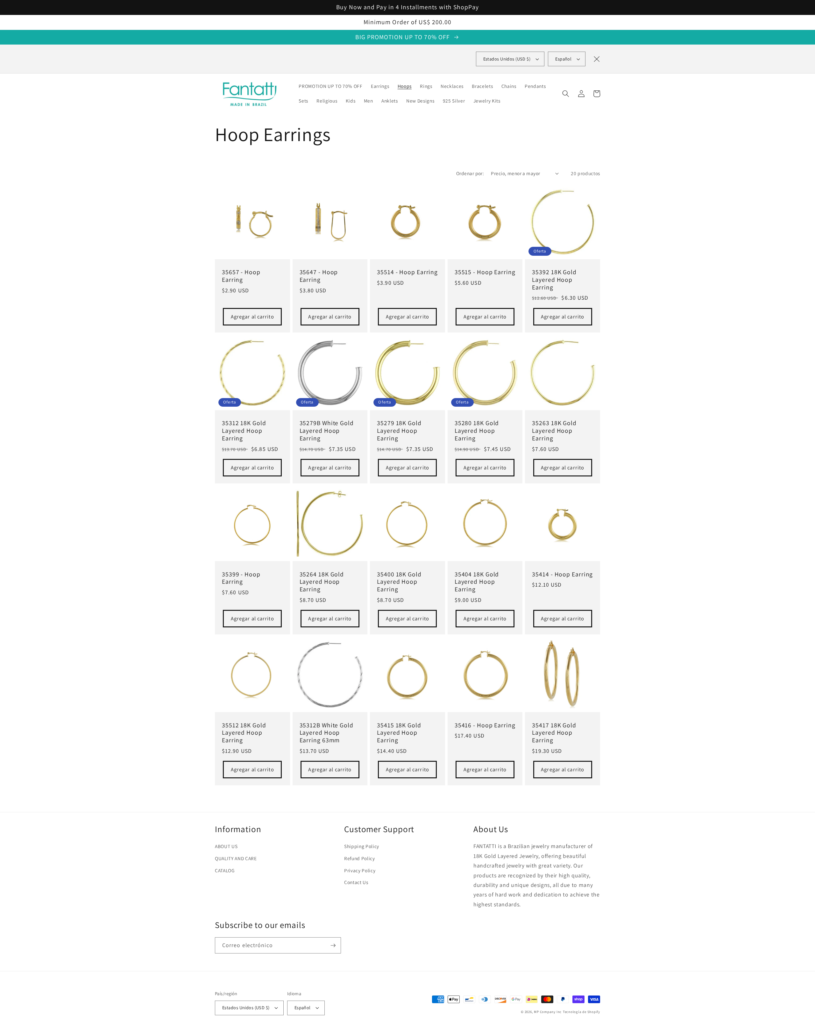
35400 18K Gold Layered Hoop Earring (399, 582)
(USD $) (507, 59)
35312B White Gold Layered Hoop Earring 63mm (326, 733)
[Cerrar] (596, 59)
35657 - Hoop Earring (241, 276)
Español (563, 59)
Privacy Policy (359, 870)
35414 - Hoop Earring (562, 574)
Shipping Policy (361, 846)
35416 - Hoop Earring (485, 725)
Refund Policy (359, 858)
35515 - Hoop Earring (485, 272)
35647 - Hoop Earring (319, 276)
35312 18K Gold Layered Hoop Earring (244, 430)
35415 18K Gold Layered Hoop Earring (399, 733)
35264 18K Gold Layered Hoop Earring (322, 582)
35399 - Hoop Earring (241, 578)
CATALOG (225, 870)
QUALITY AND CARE (236, 858)
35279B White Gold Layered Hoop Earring (327, 430)
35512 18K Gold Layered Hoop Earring (244, 733)
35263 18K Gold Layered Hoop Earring (554, 430)
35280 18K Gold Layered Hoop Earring (477, 430)
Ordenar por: (470, 173)
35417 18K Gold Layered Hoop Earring (554, 733)
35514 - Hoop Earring (407, 272)
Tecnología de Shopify (581, 1012)
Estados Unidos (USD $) (246, 1007)
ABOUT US (226, 846)
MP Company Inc (548, 1012)
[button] (565, 93)
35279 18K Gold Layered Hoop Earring (399, 430)
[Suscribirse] (333, 945)
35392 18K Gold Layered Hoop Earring (554, 279)
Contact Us (356, 882)
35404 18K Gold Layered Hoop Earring (477, 582)
